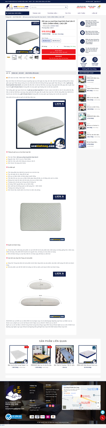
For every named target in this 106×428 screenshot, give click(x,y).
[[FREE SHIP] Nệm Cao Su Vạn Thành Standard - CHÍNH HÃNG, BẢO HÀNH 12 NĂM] (82, 79)
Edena (88, 86)
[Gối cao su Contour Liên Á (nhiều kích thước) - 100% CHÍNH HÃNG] (82, 125)
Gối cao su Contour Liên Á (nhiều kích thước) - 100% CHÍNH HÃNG (93, 125)
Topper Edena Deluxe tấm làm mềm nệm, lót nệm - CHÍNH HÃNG (93, 88)
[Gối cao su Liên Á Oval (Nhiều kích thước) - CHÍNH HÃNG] (82, 107)
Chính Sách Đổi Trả (51, 396)
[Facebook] (47, 405)
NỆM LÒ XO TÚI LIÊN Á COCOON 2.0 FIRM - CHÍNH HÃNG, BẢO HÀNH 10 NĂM (93, 97)
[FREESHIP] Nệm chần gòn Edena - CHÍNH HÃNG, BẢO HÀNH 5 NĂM (93, 116)
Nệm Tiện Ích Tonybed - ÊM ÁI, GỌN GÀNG (66, 365)
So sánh (2, 425)
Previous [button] (5, 57)
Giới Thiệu (81, 13)
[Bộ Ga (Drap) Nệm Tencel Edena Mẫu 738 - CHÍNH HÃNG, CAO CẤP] (82, 144)
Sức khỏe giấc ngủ (35, 407)
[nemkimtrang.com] (17, 7)
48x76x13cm (56, 40)
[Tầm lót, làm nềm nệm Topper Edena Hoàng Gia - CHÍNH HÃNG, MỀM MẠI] (82, 135)
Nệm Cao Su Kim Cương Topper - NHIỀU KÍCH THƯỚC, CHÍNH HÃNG (27, 365)
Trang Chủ (37, 13)
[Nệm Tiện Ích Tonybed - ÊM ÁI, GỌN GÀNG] (65, 354)
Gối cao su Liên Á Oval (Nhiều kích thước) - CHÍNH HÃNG (93, 107)
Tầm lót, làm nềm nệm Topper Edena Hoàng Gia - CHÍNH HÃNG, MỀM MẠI (93, 134)
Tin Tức (68, 13)
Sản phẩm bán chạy (86, 73)
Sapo (67, 422)
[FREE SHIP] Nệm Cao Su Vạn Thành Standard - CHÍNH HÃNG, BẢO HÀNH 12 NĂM (93, 78)
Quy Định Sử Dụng (51, 392)
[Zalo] (103, 412)
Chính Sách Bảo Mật (51, 394)
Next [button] (41, 57)
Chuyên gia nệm (34, 410)
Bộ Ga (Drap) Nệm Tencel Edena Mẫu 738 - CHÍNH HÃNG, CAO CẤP (93, 142)
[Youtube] (50, 405)
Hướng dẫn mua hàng (89, 69)
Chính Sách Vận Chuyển (52, 389)
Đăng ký (98, 1)
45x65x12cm (46, 40)
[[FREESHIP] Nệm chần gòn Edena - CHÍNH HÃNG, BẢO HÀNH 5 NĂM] (82, 116)
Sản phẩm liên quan (53, 341)
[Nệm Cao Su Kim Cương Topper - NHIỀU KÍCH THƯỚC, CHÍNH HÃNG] (19, 354)
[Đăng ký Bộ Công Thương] (13, 416)
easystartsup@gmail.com (14, 409)
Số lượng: (44, 46)
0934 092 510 (11, 404)
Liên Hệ (94, 13)
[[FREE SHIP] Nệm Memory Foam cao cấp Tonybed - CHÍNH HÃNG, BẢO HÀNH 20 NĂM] (88, 354)
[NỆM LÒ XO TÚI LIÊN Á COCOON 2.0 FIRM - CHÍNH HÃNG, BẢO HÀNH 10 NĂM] (82, 98)
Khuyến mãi (33, 405)
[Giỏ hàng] (99, 7)
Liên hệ (32, 392)
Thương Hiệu (52, 13)
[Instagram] (53, 405)
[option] (23, 37)
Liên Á (88, 96)
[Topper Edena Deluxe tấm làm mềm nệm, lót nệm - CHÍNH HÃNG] (82, 88)
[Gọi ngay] (102, 417)
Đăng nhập (90, 1)
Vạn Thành (89, 76)
